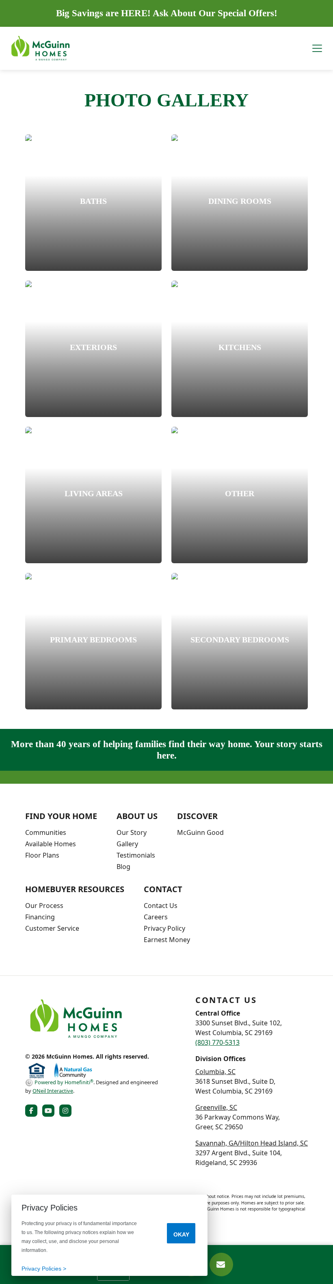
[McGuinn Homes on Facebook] (33, 1111)
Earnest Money (167, 939)
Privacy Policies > (44, 1268)
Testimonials (136, 855)
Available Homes (50, 843)
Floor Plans (42, 855)
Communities (45, 832)
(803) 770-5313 (217, 1042)
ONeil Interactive (52, 1090)
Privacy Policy (164, 928)
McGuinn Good (200, 832)
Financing (40, 916)
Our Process (44, 905)
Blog (123, 866)
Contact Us (160, 905)
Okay (181, 1234)
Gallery (127, 843)
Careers (156, 916)
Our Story (132, 832)
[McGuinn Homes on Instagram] (67, 1111)
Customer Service (52, 928)
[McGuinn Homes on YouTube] (50, 1111)
